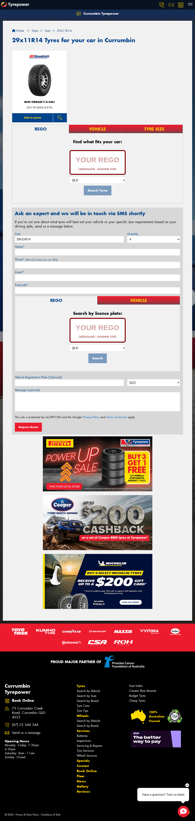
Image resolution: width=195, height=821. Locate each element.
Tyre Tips (82, 711)
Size (17, 234)
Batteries (82, 736)
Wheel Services (87, 756)
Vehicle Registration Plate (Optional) (38, 377)
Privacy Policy (90, 417)
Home (19, 31)
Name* (20, 247)
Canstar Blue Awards (142, 691)
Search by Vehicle (88, 691)
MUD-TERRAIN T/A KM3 (39, 102)
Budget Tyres (137, 696)
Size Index (136, 686)
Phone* (36, 260)
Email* (19, 272)
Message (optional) (27, 390)
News (81, 781)
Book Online (87, 771)
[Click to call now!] (161, 5)
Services (83, 731)
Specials (83, 761)
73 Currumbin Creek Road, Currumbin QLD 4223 (28, 712)
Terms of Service (116, 417)
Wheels (83, 716)
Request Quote (28, 427)
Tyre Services (85, 751)
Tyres (81, 686)
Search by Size (86, 696)
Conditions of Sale (50, 814)
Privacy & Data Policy (27, 814)
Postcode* (21, 285)
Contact (83, 766)
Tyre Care (83, 706)
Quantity (132, 234)
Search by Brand (87, 701)
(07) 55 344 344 (25, 725)
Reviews (83, 791)
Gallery (82, 786)
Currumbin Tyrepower (100, 13)
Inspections (84, 741)
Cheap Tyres (137, 701)
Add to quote (32, 117)
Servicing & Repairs (89, 746)
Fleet (80, 776)
